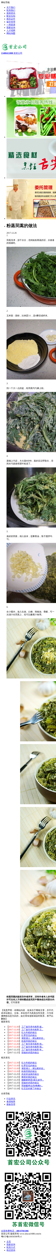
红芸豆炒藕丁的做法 (31, 1088)
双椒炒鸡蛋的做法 (30, 1052)
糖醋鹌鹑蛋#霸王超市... (32, 1080)
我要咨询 (11, 1244)
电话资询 (11, 1250)
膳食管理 (11, 1104)
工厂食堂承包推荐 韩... (32, 1044)
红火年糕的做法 (29, 1032)
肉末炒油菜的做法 (30, 1074)
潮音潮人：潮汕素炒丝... (33, 1038)
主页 (9, 1241)
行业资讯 (11, 1098)
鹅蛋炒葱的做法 (29, 1077)
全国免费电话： (15, 1231)
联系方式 (11, 1247)
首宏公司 (11, 53)
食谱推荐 (11, 1101)
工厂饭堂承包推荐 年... (32, 1050)
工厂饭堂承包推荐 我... (32, 1047)
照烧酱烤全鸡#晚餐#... (32, 1085)
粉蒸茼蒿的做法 (29, 1041)
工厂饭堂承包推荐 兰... (32, 1029)
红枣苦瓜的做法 (29, 1035)
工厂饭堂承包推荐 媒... (32, 1027)
